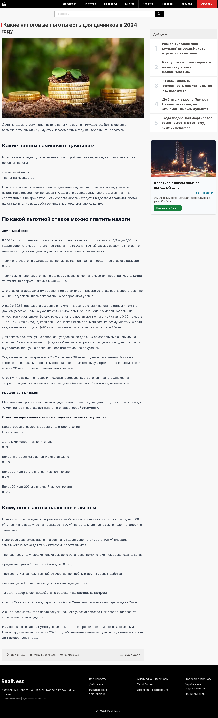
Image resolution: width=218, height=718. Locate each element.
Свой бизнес (145, 684)
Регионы (167, 3)
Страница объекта (168, 208)
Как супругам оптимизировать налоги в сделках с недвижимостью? (186, 67)
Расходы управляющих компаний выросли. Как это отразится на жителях (183, 48)
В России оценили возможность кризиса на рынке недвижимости (187, 85)
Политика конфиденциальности (23, 698)
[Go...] (159, 14)
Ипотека (148, 3)
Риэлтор (90, 3)
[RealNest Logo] (3, 3)
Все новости (97, 679)
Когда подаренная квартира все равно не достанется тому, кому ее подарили (187, 122)
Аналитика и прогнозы (152, 679)
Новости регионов (198, 679)
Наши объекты (195, 694)
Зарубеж (186, 3)
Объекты (207, 3)
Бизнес (129, 3)
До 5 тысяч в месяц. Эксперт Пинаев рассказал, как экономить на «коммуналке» (185, 104)
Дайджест (70, 3)
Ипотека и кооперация (152, 689)
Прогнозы (110, 3)
